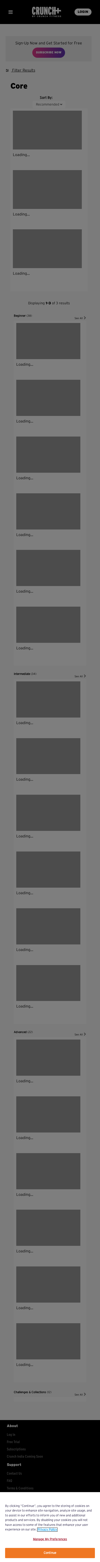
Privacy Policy (47, 1529)
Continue (50, 1552)
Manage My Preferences (50, 1539)
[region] (50, 1527)
